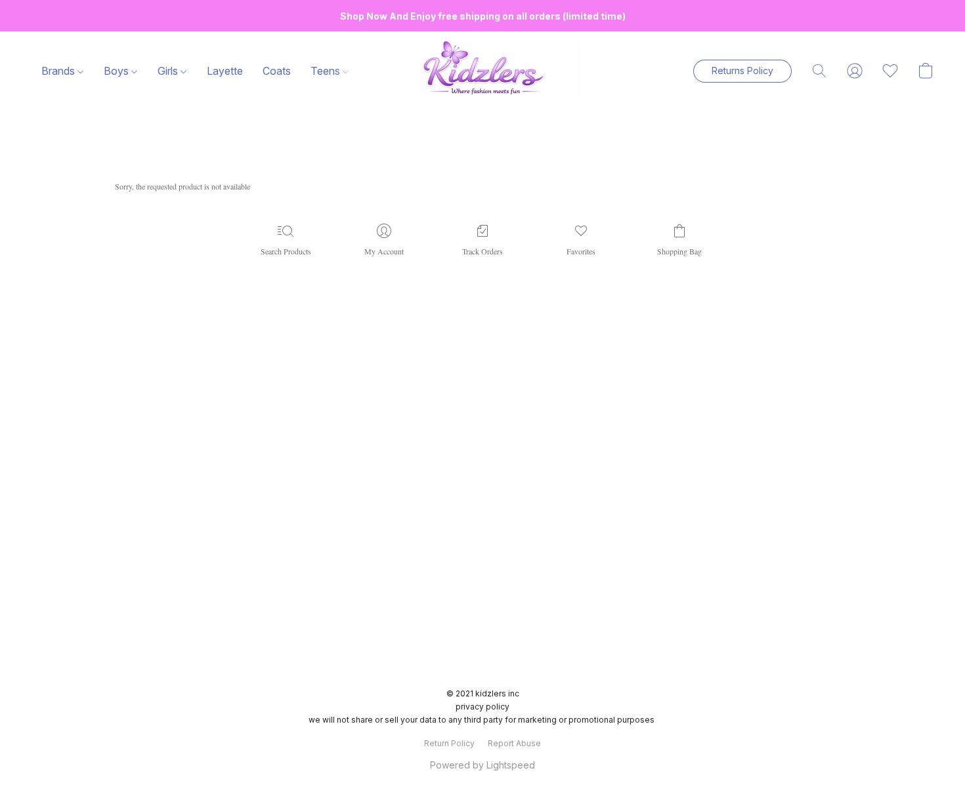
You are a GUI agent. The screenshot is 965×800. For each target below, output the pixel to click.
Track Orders (482, 251)
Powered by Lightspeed (482, 764)
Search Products (286, 251)
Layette (225, 70)
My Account (384, 251)
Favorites (581, 251)
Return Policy (449, 743)
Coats (277, 70)
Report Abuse (514, 743)
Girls (169, 70)
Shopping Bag (679, 251)
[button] (482, 71)
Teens (327, 70)
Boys (117, 70)
